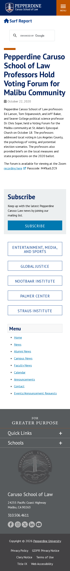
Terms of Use (45, 557)
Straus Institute (35, 310)
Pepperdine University (47, 541)
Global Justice (35, 266)
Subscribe (35, 225)
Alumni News (22, 351)
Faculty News (23, 365)
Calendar (19, 372)
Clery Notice (24, 557)
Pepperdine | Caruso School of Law (22, 5)
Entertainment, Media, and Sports (35, 249)
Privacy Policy (19, 550)
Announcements (24, 379)
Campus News (23, 358)
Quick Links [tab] (20, 433)
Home (18, 337)
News (17, 344)
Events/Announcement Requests (35, 393)
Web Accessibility (42, 564)
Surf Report (21, 21)
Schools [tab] (16, 443)
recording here (13, 168)
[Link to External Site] (35, 422)
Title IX (22, 564)
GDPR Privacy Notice (45, 550)
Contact (19, 386)
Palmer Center (35, 296)
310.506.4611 (18, 515)
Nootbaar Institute (35, 281)
